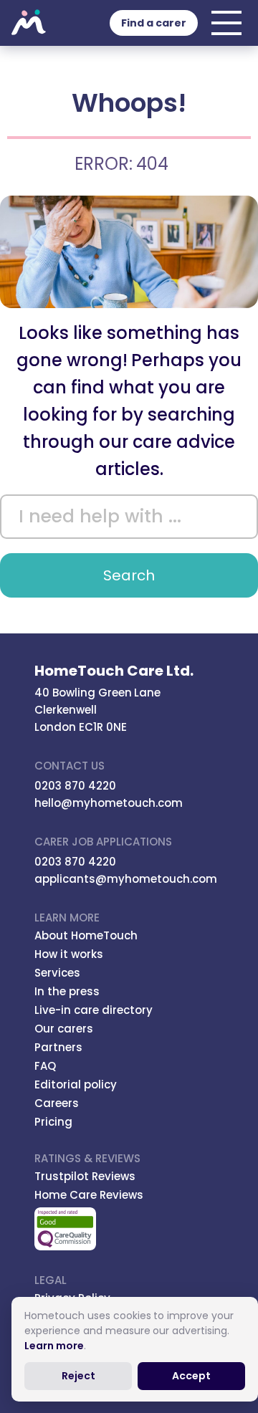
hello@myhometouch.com (108, 802)
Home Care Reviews (88, 1194)
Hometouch (28, 23)
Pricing (53, 1121)
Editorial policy (75, 1084)
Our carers (63, 1028)
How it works (68, 954)
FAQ (45, 1065)
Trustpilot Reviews (84, 1176)
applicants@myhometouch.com (125, 878)
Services (57, 972)
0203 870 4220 (75, 785)
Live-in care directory (93, 1009)
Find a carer (153, 23)
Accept (191, 1376)
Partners (58, 1047)
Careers (56, 1103)
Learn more (54, 1345)
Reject (78, 1376)
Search (129, 575)
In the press (67, 991)
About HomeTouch (86, 935)
